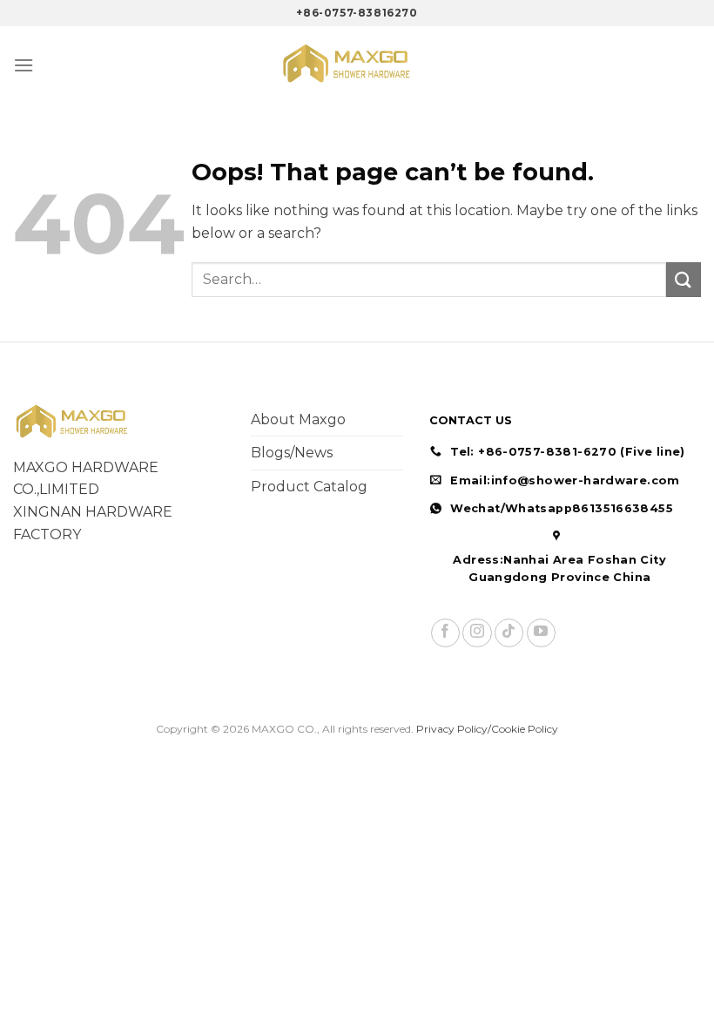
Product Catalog (309, 486)
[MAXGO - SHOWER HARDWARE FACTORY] (357, 65)
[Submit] (683, 279)
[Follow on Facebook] (445, 633)
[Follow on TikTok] (509, 633)
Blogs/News (292, 452)
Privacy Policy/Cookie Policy (487, 728)
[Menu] (23, 65)
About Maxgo (298, 419)
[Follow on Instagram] (476, 633)
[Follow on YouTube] (541, 633)
